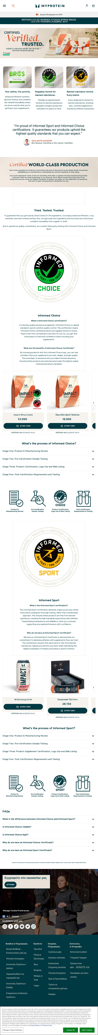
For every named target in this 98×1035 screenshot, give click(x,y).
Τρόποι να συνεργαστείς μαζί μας (57, 986)
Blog (36, 964)
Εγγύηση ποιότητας (56, 958)
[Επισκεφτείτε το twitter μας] (27, 926)
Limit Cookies (87, 1030)
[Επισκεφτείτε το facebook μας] (10, 926)
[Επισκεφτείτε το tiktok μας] (16, 926)
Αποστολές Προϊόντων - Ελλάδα (16, 986)
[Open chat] (33, 926)
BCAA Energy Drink (23, 699)
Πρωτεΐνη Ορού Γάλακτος (67, 415)
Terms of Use (47, 1025)
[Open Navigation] (4, 6)
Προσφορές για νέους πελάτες (79, 975)
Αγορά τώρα (25, 426)
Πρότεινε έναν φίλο (79, 965)
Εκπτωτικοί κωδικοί (78, 952)
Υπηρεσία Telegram (78, 958)
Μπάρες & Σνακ (38, 978)
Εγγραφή (10, 885)
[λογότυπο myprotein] (50, 6)
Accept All (70, 1030)
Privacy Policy (34, 1025)
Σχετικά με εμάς (54, 952)
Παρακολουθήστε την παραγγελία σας (15, 976)
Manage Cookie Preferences (16, 911)
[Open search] (13, 5)
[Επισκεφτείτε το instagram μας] (4, 926)
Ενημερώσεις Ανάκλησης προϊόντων (16, 995)
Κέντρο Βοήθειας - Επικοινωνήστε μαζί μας (16, 951)
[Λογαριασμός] (87, 5)
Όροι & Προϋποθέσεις (57, 979)
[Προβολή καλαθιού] (93, 6)
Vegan (36, 986)
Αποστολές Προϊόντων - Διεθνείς (16, 966)
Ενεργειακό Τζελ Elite (68, 699)
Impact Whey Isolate (23, 415)
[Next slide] (93, 403)
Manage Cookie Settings (12, 1030)
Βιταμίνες (38, 970)
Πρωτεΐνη (38, 949)
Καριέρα (51, 994)
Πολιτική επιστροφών (15, 959)
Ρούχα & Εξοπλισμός (39, 957)
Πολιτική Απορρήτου (57, 973)
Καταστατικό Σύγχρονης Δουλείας (57, 965)
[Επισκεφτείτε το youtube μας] (22, 926)
